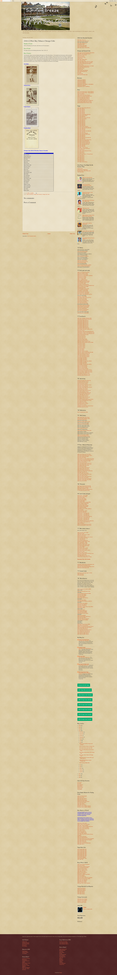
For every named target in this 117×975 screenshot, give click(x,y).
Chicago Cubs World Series (84, 639)
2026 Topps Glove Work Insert (84, 640)
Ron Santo (79, 783)
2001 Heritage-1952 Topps (82, 849)
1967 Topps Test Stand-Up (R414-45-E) (84, 139)
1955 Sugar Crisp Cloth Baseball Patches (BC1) (85, 52)
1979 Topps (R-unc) (80, 160)
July (80, 740)
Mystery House (25, 964)
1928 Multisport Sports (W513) (82, 613)
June (81, 742)
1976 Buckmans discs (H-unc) (82, 382)
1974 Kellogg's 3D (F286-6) (82, 362)
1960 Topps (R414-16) (81, 123)
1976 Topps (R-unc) (80, 157)
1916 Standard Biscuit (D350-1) (82, 256)
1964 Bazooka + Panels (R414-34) (83, 517)
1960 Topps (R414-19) (81, 124)
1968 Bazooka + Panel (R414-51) (83, 519)
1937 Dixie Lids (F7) (80, 330)
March (81, 768)
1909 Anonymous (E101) (81, 276)
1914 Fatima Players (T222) (82, 549)
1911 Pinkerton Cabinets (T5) (82, 540)
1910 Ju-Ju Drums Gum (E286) (82, 286)
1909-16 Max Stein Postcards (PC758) (84, 487)
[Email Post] (36, 193)
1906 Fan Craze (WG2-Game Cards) (83, 591)
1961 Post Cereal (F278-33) (82, 365)
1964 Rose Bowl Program (81, 902)
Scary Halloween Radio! (63, 942)
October (81, 735)
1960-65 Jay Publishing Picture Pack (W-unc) (85, 626)
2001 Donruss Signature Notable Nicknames (85, 826)
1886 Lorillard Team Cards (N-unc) (83, 417)
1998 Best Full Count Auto (82, 868)
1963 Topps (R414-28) (81, 129)
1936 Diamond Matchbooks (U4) (83, 567)
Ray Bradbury (24, 946)
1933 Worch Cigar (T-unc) (81, 554)
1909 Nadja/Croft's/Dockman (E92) (83, 281)
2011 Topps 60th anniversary (84, 690)
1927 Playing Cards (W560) (82, 611)
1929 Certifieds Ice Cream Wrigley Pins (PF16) (85, 458)
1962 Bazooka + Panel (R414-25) (83, 515)
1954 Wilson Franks (80, 68)
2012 (80, 730)
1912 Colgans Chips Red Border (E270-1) (84, 294)
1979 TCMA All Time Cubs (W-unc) (83, 631)
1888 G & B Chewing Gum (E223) (83, 272)
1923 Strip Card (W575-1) (81, 605)
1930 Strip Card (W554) (81, 615)
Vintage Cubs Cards (45, 194)
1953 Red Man (80, 58)
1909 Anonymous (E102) (81, 277)
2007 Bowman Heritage (81, 857)
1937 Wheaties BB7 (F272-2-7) (82, 325)
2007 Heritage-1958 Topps (82, 855)
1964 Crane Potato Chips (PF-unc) (83, 469)
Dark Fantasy (61, 952)
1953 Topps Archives (81, 892)
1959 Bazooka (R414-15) (81, 512)
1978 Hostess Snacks (81, 346)
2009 (80, 777)
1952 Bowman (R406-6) (81, 83)
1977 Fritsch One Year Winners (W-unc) (84, 629)
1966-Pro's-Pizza (80, 64)
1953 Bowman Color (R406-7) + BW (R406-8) (85, 84)
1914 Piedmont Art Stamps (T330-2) (83, 550)
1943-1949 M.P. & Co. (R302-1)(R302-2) (84, 508)
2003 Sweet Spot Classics (82, 799)
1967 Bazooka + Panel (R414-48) (83, 518)
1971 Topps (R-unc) (80, 149)
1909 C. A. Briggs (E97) (81, 278)
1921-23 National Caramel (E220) (83, 306)
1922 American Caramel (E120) (82, 307)
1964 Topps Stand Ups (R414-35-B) (83, 134)
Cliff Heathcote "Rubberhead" (82, 169)
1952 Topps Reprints (81, 891)
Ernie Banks (79, 782)
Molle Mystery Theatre (26, 963)
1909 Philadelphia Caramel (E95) (83, 282)
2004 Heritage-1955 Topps (82, 852)
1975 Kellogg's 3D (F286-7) (82, 363)
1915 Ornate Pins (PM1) (81, 457)
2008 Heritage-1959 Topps (82, 858)
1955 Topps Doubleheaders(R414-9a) (83, 114)
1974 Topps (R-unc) (80, 155)
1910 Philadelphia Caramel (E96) (83, 288)
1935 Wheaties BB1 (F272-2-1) (82, 320)
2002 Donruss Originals (81, 873)
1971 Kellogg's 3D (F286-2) (82, 358)
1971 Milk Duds (80, 73)
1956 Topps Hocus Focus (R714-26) (83, 117)
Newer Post (25, 233)
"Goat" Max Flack (80, 171)
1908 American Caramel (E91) (82, 274)
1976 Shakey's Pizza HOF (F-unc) (83, 373)
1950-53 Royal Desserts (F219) (82, 334)
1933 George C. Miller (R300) (82, 495)
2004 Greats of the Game (81, 836)
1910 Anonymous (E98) (81, 283)
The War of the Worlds (63, 941)
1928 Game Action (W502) (82, 612)
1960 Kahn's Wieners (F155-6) (82, 351)
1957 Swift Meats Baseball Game (83, 67)
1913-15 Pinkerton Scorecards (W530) (84, 593)
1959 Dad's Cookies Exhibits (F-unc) (83, 341)
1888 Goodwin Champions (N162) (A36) (84, 430)
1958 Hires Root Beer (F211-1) (82, 340)
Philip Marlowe (24, 951)
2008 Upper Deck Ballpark (82, 880)
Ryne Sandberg (80, 784)
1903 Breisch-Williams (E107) (82, 273)
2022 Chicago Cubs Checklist (84, 704)
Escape (60, 953)
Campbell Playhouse (25, 960)
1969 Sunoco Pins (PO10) (82, 480)
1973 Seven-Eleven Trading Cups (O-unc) (84, 372)
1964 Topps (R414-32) (81, 132)
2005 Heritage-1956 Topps (82, 853)
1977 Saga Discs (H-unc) (81, 401)
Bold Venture (24, 959)
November (81, 733)
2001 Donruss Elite (80, 797)
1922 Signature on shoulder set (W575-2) (84, 601)
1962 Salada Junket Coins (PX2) (83, 465)
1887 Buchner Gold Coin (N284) (83, 423)
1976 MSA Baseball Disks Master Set (84, 380)
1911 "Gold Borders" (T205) (82, 542)
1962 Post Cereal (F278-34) (87, 177)
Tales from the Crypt (63, 949)
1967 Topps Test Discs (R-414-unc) (83, 143)
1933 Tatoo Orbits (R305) (81, 498)
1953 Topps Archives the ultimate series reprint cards (88, 201)
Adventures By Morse (26, 958)
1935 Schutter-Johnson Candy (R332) (84, 502)
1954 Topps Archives (81, 893)
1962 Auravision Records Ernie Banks (84, 63)
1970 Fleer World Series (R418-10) (83, 97)
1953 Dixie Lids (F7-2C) (81, 336)
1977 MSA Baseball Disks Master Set (84, 392)
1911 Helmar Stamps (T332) (82, 543)
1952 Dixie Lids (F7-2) (81, 335)
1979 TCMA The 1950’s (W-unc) (83, 634)
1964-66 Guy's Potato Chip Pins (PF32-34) (84, 470)
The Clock (61, 951)
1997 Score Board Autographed (82, 867)
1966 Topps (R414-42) (81, 136)
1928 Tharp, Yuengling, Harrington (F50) (84, 318)
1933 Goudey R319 (85, 208)
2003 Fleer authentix (81, 875)
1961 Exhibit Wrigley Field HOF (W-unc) (84, 627)
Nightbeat (24, 966)
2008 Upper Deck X (80, 844)
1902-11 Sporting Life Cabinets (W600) (84, 589)
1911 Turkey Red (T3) (81, 539)
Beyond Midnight (62, 950)
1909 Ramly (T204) (80, 533)
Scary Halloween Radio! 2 (63, 943)
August (81, 738)
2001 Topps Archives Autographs (83, 827)
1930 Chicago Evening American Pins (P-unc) (85, 459)
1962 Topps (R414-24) (81, 128)
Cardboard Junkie (82, 647)
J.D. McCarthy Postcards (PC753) (83, 490)
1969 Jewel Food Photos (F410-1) (83, 354)
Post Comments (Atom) (31, 236)
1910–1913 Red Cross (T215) (82, 538)
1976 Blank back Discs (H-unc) (82, 381)
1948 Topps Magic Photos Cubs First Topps (85, 61)
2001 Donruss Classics (81, 830)
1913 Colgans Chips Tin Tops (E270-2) (84, 297)
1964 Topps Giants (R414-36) (82, 133)
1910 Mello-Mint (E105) (81, 287)
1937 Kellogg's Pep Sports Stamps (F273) (84, 329)
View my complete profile (87, 909)
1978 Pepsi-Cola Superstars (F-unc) (83, 374)
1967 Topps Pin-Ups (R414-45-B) (83, 140)
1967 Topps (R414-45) (81, 138)
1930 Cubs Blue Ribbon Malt (82, 74)
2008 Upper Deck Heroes (81, 804)
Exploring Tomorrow (25, 942)
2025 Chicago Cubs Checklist (84, 719)
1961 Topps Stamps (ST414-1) (82, 126)
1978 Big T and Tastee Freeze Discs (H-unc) (85, 405)
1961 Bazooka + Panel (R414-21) (83, 514)
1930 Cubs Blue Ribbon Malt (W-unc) (83, 616)
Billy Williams (79, 785)
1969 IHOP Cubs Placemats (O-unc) (83, 53)
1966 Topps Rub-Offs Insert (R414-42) (84, 137)
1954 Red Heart (80, 69)
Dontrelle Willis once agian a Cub (88, 231)
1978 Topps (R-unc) (80, 159)
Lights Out (61, 957)
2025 (80, 727)
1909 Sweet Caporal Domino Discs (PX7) (84, 455)
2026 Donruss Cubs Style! (82, 45)
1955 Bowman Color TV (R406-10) (83, 86)
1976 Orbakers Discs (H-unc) (82, 388)
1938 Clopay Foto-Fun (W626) (82, 619)
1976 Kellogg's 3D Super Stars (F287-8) (84, 364)
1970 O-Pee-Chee (80, 575)
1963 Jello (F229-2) (80, 350)
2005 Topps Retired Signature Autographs (84, 839)
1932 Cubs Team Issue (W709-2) (83, 618)
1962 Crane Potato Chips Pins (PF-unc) (84, 464)
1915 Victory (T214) (80, 551)
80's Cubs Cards (82, 656)
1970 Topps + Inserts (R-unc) (82, 147)
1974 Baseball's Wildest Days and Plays (84, 101)
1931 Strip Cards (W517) (81, 617)
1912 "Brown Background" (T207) (83, 545)
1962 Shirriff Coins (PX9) (81, 466)
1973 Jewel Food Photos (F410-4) (83, 355)
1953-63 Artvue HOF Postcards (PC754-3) (84, 489)
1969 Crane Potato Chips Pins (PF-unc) (84, 478)
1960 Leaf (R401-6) (80, 523)
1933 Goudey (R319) (81, 497)
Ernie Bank (79, 72)
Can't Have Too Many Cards (84, 664)
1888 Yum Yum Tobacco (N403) (83, 434)
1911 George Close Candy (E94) (83, 293)
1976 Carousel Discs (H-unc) (82, 383)
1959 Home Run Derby (81, 57)
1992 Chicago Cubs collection (84, 699)
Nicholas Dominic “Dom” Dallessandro (84, 170)
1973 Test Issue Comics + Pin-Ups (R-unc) (85, 154)
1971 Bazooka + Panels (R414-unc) (83, 521)
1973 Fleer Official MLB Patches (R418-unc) (85, 100)
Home (49, 233)
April (80, 766)
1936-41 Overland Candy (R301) (83, 503)
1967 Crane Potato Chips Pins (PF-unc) (84, 474)
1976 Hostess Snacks (81, 344)
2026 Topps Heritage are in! (82, 43)
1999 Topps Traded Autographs (82, 825)
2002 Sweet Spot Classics (82, 798)
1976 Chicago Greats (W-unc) (82, 628)
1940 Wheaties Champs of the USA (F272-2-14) (85, 332)
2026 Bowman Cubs (80, 44)
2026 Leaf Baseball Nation (82, 46)
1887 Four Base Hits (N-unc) (82, 428)
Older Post (72, 233)
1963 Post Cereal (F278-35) (82, 367)
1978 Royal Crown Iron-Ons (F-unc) (83, 375)
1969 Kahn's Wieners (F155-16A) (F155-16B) (85, 352)
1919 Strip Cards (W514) (81, 594)
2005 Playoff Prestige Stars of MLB (83, 878)
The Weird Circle (62, 956)
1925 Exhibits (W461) (81, 607)
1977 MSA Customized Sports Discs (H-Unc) (85, 399)
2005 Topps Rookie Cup (81, 840)
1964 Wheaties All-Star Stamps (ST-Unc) (84, 369)
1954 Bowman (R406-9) (81, 85)
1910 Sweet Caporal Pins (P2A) (83, 456)
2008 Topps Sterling (80, 803)
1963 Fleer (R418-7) (80, 93)
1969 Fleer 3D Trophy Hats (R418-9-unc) (84, 96)
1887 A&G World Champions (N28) (83, 418)
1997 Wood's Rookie (81, 865)
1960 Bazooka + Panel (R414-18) (83, 513)
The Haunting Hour (62, 954)
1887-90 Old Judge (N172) (82, 419)
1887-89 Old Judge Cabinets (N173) (83, 421)
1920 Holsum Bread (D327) (82, 260)
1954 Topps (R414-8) (81, 112)
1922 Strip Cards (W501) (81, 600)
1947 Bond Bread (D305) (81, 262)
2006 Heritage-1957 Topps (82, 854)
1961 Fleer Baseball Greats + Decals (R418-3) (85, 92)
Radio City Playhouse (26, 967)
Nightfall (60, 961)
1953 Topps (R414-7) (81, 111)
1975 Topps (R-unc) (80, 156)
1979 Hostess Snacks (81, 347)
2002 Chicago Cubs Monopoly (82, 70)
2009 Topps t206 (80, 859)
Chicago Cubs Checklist (37, 194)
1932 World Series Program (82, 900)
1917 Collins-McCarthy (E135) (82, 303)
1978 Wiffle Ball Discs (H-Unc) (82, 403)
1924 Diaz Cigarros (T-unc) (82, 552)
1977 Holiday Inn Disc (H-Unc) (82, 398)
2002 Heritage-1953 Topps (82, 850)
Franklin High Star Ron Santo (84, 665)
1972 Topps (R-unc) (80, 151)
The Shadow (24, 953)
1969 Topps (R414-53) (81, 146)
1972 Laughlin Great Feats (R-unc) (83, 99)
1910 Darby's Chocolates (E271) (83, 284)
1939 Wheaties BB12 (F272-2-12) (83, 328)
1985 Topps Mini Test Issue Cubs (84, 657)
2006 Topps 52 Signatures (82, 841)
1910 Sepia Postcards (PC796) (82, 488)
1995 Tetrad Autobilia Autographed (83, 864)
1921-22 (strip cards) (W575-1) (82, 597)
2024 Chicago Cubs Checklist (84, 714)
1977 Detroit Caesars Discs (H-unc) (83, 397)
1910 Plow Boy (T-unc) (81, 535)
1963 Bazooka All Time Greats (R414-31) (84, 516)
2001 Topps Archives (81, 829)
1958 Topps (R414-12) (81, 121)
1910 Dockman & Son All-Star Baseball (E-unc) (85, 285)
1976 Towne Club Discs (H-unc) (82, 391)
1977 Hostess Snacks (81, 345)
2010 (80, 775)
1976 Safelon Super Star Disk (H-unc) (84, 390)
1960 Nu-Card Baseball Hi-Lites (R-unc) (84, 524)
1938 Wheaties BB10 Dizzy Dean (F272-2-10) (85, 331)
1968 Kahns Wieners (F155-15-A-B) (83, 353)
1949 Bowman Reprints (81, 888)
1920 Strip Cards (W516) (81, 595)
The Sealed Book (62, 963)
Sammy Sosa (79, 788)
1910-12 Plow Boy (30, 194)
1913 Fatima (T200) (80, 546)
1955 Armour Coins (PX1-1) (82, 462)
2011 (80, 773)
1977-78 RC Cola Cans (81, 60)
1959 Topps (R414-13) (81, 122)
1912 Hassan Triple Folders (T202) (83, 544)
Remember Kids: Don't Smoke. (83, 559)
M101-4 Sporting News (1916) (82, 412)
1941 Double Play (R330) (81, 507)
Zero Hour (24, 969)
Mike (85, 907)
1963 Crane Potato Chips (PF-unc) (83, 467)
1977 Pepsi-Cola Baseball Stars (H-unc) (84, 400)
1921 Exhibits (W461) (81, 596)
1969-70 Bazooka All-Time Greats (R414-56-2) (85, 520)
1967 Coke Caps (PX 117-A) (82, 475)
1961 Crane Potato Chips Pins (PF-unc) (84, 463)
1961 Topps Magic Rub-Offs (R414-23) (84, 127)
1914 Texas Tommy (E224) (82, 299)
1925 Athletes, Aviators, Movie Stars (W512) (85, 606)
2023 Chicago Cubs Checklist (84, 709)
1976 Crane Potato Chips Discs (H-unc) (84, 384)
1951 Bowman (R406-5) (81, 82)
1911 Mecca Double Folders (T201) (83, 541)
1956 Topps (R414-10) (81, 116)
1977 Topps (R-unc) (80, 158)
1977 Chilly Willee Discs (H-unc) (83, 394)
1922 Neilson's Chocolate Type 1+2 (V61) (84, 572)
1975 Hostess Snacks (81, 343)
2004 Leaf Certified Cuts (81, 876)
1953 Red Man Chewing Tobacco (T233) (84, 556)
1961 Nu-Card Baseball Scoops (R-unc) (84, 525)
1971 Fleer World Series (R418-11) (83, 98)
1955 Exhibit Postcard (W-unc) (82, 625)
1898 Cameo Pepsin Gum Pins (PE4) (84, 454)
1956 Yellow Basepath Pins (82, 71)
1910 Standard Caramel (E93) (82, 289)
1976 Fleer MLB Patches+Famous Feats (84, 102)
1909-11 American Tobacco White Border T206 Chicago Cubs (88, 216)
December (81, 732)
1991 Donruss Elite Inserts (82, 823)
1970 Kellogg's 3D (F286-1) (82, 357)
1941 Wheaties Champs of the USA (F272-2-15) (85, 333)
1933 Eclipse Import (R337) (82, 496)
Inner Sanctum (62, 955)
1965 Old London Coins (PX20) (82, 473)
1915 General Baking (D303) (82, 251)
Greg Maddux (79, 789)
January (81, 771)
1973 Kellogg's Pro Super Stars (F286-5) (84, 361)
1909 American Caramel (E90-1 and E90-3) (84, 275)
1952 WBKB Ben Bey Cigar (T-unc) (83, 555)
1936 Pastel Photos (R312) (82, 504)
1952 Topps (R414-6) (81, 110)
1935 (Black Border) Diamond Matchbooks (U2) (85, 564)
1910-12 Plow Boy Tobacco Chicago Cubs (86, 746)
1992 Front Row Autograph (82, 796)
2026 (80, 725)
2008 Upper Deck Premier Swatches (83, 883)
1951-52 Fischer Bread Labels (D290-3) (84, 264)
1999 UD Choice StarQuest (82, 872)
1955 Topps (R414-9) (81, 113)
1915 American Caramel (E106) (82, 300)
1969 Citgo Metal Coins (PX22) (82, 477)
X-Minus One (24, 941)
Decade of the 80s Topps (83, 685)
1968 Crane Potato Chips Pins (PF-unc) (84, 476)
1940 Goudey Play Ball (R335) (82, 506)
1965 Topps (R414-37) (81, 135)
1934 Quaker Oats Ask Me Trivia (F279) (84, 319)
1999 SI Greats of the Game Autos (83, 824)
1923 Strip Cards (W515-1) (82, 604)
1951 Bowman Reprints (81, 890)
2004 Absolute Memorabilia (82, 800)
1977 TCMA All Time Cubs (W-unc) (83, 630)
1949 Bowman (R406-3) (81, 79)
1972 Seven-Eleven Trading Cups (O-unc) (84, 370)
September (82, 737)
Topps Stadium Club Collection (85, 694)
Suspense (61, 962)
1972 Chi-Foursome (80, 56)
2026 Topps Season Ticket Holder (83, 47)
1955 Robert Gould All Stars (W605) (83, 624)
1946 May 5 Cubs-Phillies (81, 901)
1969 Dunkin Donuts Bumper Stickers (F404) (85, 342)
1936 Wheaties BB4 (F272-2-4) (82, 322)
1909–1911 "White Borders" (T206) (83, 534)
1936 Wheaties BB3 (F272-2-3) (82, 321)
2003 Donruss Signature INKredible (83, 874)
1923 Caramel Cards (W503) (82, 603)
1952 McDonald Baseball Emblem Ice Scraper (85, 65)
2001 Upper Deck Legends (82, 833)
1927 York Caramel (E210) (82, 310)
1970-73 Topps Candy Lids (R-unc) (83, 148)
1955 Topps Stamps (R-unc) (82, 115)
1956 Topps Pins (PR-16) (81, 118)
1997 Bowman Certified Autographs (83, 866)
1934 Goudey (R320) (81, 501)
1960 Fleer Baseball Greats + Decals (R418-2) (85, 91)
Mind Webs (61, 960)
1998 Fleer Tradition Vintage (82, 869)
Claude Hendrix (80, 168)
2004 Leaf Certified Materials (82, 837)
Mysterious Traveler (25, 965)
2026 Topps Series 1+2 (81, 39)
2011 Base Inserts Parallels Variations (84, 807)
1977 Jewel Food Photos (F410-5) (83, 356)
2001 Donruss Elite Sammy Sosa (83, 828)
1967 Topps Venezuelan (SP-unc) (83, 144)
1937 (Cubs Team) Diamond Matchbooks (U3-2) (85, 566)
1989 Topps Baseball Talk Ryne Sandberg (84, 62)
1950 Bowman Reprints (81, 889)
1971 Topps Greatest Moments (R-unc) (84, 150)
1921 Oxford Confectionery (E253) (83, 305)
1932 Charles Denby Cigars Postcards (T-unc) (85, 553)
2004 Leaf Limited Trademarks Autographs (84, 877)
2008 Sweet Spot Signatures (82, 879)
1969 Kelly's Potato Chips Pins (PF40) (84, 479)
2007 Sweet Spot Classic (81, 802)
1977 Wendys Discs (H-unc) (82, 402)
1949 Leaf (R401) (80, 509)
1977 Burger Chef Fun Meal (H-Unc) (83, 393)
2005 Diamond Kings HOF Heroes (83, 801)
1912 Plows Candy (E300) (82, 296)
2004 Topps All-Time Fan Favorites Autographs (85, 838)
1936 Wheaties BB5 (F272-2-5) (82, 323)
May (80, 764)
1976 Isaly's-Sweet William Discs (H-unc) (84, 387)
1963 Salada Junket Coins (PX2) (83, 468)
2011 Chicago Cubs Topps (83, 672)
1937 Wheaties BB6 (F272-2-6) (82, 324)
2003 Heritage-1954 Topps (82, 851)
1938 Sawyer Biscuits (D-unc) (82, 261)
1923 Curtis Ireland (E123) (82, 308)
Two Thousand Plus (25, 943)
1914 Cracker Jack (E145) (82, 298)
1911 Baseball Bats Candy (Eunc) (83, 292)
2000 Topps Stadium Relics (82, 59)
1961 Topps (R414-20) (81, 125)
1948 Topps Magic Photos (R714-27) (83, 107)
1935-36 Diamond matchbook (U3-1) (83, 565)
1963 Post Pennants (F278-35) (82, 368)
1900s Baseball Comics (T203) (82, 532)
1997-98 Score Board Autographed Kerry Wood (86, 185)
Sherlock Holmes (25, 952)
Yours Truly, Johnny (25, 968)
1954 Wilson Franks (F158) (82, 339)
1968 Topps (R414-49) (81, 145)
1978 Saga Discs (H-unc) (81, 404)
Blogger (60, 972)
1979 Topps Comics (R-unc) (82, 161)
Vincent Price (61, 964)
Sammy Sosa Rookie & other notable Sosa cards (87, 193)
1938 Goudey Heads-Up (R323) (82, 505)
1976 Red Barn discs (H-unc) (82, 389)
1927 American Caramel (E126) (82, 309)
